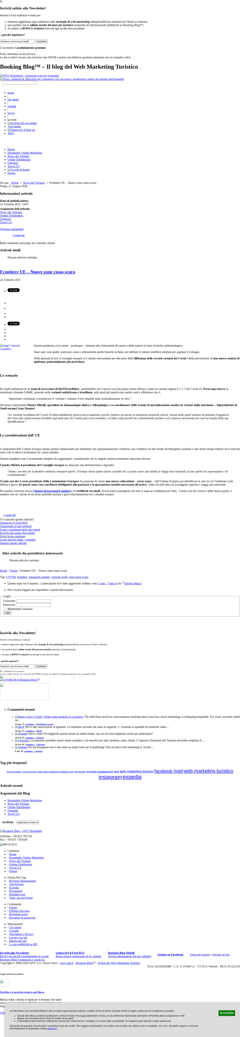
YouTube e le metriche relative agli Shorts (22, 992)
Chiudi (4, 1012)
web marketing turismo (137, 771)
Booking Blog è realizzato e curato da (22, 959)
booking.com (67, 771)
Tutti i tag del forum (21, 897)
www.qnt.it (66, 963)
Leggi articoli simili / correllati (17, 539)
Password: (9, 604)
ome (11, 149)
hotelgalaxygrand (45, 724)
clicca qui (52, 1028)
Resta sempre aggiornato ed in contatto (78, 954)
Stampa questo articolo (13, 543)
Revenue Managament (22, 880)
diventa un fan (221, 954)
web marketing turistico (208, 770)
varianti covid (59, 577)
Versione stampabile (12, 229)
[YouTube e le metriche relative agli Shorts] (4, 985)
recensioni (80, 771)
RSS (11, 133)
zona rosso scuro (78, 577)
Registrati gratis (18, 914)
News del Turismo (18, 156)
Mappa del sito (18, 940)
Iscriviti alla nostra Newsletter (17, 533)
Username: (9, 600)
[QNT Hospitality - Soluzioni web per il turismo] (29, 75)
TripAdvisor (16, 884)
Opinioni (13, 162)
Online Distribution (19, 159)
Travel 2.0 (14, 166)
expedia (132, 777)
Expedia (14, 887)
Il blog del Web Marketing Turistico (119, 963)
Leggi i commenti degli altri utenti (20, 529)
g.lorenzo (41, 744)
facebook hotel (168, 771)
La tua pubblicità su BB (23, 944)
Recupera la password (22, 917)
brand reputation (14, 772)
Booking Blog (84, 963)
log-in (11, 113)
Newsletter (14, 126)
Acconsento (227, 1012)
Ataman (40, 738)
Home (15, 182)
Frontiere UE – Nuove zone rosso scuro (37, 271)
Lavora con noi (18, 937)
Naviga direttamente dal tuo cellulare (129, 954)
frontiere (22, 577)
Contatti (14, 930)
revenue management (99, 771)
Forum (11, 173)
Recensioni (15, 891)
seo (116, 771)
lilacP (39, 731)
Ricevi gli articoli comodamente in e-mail (24, 954)
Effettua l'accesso (19, 910)
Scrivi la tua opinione (12, 536)
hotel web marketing (48, 771)
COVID (11, 577)
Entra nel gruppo (200, 954)
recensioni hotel (29, 772)
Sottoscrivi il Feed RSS (14, 522)
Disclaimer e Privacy (21, 934)
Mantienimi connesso (20, 608)
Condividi (19, 235)
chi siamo (13, 99)
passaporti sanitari (39, 577)
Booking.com (17, 894)
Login (7, 612)
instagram (110, 777)
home (11, 92)
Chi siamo (15, 927)
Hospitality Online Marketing (25, 152)
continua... (30, 724)
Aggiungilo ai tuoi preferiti (16, 526)
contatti (12, 106)
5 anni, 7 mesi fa (107, 583)
